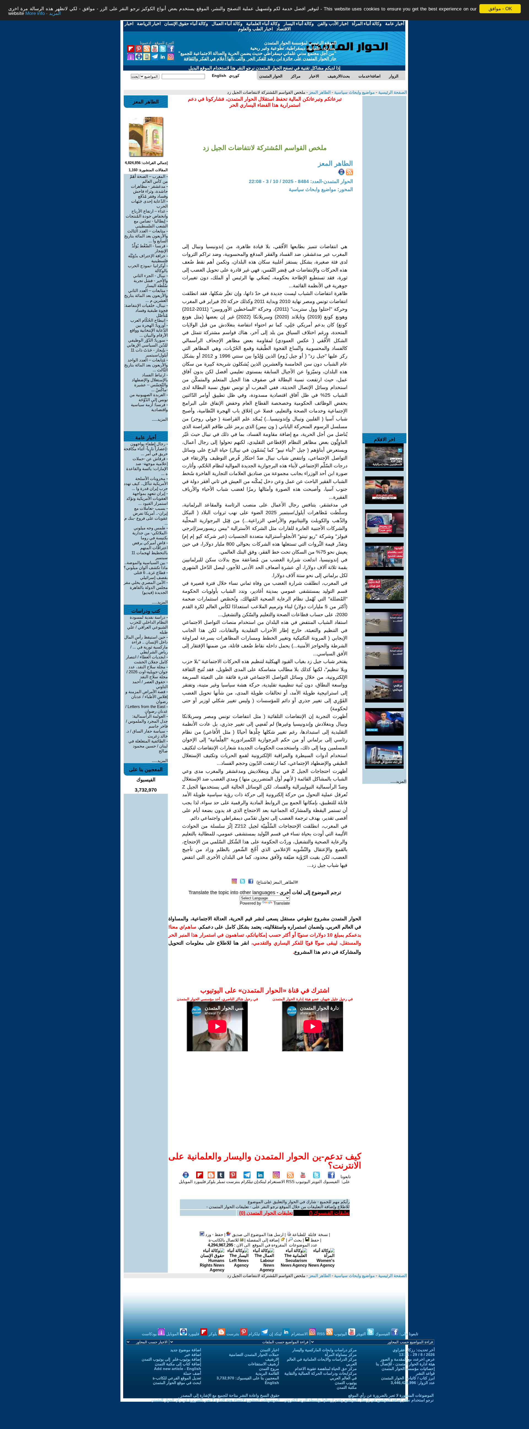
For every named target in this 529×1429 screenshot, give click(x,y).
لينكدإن (260, 1181)
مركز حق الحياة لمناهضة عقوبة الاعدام (326, 1368)
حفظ (314, 1240)
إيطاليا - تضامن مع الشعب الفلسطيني (151, 223)
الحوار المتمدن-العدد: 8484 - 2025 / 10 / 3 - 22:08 (301, 181)
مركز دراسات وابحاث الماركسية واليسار (324, 1350)
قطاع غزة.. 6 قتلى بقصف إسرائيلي (151, 575)
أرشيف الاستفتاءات (263, 1364)
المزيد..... (398, 781)
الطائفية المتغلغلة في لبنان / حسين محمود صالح (148, 746)
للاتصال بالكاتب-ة (224, 1240)
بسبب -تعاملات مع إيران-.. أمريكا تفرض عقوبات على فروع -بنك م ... (146, 516)
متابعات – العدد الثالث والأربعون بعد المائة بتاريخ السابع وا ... (146, 236)
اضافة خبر (193, 1354)
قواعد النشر (425, 1373)
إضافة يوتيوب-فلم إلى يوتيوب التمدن (171, 1359)
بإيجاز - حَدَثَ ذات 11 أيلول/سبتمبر (149, 352)
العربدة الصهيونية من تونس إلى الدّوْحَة (148, 397)
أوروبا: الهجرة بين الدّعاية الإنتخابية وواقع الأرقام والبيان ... (149, 330)
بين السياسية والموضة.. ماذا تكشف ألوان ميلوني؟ (146, 565)
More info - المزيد (43, 13)
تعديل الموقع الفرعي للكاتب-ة (177, 1378)
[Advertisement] (384, 178)
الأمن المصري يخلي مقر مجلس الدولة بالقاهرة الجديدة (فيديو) (146, 587)
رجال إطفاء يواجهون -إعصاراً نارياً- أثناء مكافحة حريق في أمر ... (146, 448)
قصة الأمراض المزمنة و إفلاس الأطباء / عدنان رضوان (146, 696)
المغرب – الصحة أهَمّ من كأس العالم (149, 179)
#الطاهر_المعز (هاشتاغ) (277, 882)
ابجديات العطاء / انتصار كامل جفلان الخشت (147, 659)
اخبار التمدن (269, 1350)
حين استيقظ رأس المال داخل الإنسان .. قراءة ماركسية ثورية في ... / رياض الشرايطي (146, 644)
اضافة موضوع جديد (185, 1350)
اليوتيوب (303, 1181)
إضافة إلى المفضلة (263, 1240)
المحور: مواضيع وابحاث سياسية (321, 189)
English (272, 1382)
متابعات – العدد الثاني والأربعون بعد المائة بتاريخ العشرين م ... (146, 295)
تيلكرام (247, 1181)
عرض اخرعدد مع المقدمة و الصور (407, 1359)
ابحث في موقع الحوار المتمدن (177, 1382)
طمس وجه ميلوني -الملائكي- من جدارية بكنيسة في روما (150, 533)
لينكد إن (276, 1334)
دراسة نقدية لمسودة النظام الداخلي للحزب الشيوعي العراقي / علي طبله (147, 624)
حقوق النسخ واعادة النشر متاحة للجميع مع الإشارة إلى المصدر (230, 1395)
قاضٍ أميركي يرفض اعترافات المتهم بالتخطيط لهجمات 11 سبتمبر (149, 550)
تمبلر (221, 1181)
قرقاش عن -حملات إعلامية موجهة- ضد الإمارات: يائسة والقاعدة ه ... (147, 466)
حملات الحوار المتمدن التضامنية (254, 1354)
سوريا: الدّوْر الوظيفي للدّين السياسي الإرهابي (147, 342)
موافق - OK (500, 8)
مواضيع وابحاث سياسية (354, 92)
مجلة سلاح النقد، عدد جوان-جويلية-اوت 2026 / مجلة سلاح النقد (147, 671)
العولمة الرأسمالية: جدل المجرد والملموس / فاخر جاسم (147, 721)
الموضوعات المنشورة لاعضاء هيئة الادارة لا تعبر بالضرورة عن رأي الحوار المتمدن (215, 1400)
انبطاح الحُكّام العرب (147, 320)
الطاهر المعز (319, 92)
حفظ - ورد (213, 1234)
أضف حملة (192, 1373)
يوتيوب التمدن (346, 1382)
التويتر (316, 1181)
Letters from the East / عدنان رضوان (146, 709)
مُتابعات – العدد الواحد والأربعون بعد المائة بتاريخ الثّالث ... (146, 365)
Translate (281, 903)
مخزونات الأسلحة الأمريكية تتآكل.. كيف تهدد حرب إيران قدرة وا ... (146, 483)
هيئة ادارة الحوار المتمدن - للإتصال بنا (405, 1364)
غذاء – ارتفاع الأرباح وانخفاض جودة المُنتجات (147, 213)
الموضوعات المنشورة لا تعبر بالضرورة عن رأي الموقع (391, 1395)
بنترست (233, 1181)
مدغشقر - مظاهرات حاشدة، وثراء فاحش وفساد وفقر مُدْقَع (149, 191)
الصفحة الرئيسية (392, 92)
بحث (297, 1240)
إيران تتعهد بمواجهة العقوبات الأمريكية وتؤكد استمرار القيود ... (147, 498)
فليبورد (200, 1181)
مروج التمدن (269, 1368)
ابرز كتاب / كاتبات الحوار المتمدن (408, 1378)
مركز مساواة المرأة (341, 1354)
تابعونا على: (346, 1179)
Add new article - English (177, 1368)
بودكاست (150, 1334)
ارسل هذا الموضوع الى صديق (257, 1234)
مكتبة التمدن (347, 1387)
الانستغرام (276, 1181)
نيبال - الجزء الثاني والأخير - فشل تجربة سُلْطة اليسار (150, 280)
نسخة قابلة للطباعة (309, 1234)
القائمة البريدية (267, 1373)
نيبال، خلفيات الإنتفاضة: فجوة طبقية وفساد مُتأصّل (146, 310)
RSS (290, 1181)
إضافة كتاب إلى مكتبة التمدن (178, 1364)
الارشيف (272, 1359)
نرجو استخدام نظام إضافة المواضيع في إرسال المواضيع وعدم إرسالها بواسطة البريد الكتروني (359, 1400)
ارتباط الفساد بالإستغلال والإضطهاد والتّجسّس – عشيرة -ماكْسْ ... (150, 382)
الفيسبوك (331, 1181)
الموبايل (186, 1181)
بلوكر (211, 1181)
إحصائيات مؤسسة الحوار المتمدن (408, 1368)
